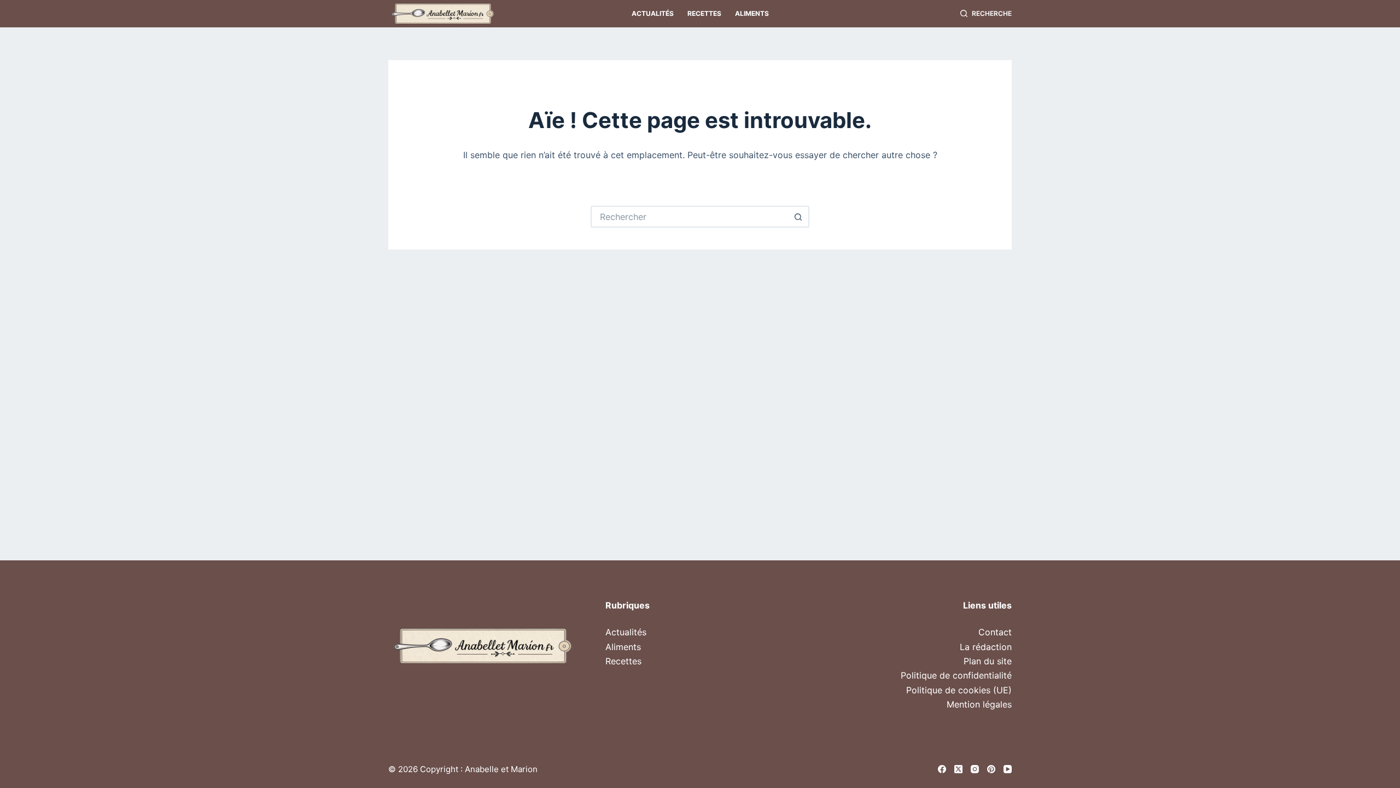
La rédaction (986, 646)
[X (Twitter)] (958, 769)
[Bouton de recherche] (798, 217)
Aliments (752, 13)
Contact (995, 632)
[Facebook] (942, 769)
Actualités (653, 13)
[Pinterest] (991, 769)
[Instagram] (975, 769)
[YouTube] (1008, 769)
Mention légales (979, 704)
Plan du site (988, 661)
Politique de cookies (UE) (959, 690)
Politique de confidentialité (956, 675)
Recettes (704, 13)
